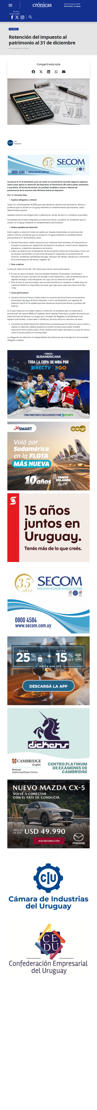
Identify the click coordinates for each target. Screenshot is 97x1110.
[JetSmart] (48, 456)
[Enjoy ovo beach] (48, 670)
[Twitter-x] (17, 17)
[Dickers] (48, 742)
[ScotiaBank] (48, 527)
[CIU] (48, 885)
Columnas (14, 29)
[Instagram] (22, 17)
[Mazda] (48, 814)
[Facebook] (13, 17)
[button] (33, 72)
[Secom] (48, 165)
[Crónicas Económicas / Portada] (42, 5)
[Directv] (48, 384)
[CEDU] (48, 949)
